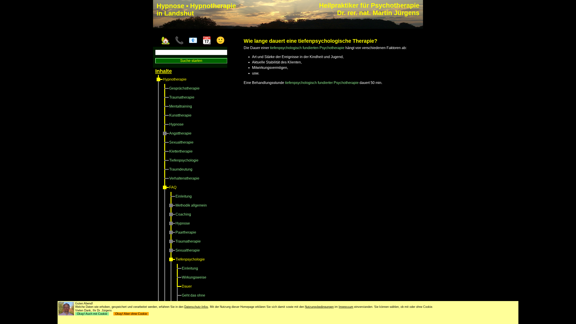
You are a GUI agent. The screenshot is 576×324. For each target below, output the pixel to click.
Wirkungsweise (194, 277)
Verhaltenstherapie (184, 178)
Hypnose (176, 124)
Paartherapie (186, 232)
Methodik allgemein (191, 205)
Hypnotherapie (175, 79)
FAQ (172, 187)
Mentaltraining (180, 106)
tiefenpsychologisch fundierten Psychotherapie (307, 48)
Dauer (187, 286)
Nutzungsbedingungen (319, 306)
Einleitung (184, 196)
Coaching (183, 214)
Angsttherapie (180, 133)
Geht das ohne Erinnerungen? (194, 299)
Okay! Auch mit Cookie (92, 313)
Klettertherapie (181, 151)
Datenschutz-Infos (196, 306)
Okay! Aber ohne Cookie (131, 313)
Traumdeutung (180, 169)
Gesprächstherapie (184, 88)
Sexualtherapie (181, 142)
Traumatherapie (181, 97)
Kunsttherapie (180, 115)
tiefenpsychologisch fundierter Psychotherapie (322, 83)
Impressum (346, 306)
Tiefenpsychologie (183, 160)
